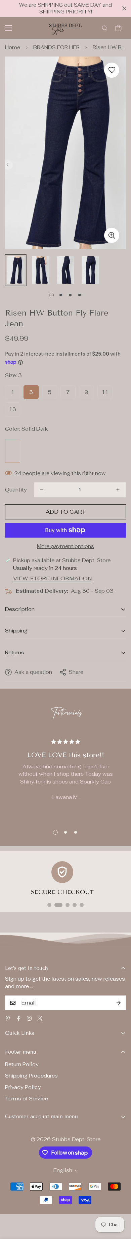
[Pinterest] (7, 1018)
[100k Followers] (29, 1018)
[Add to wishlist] (111, 70)
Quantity (16, 489)
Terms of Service (26, 1098)
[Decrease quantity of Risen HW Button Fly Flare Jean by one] (41, 489)
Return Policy (22, 1064)
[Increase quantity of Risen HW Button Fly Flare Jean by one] (118, 489)
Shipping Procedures (31, 1075)
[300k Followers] (18, 1018)
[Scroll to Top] (119, 1203)
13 (12, 409)
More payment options (65, 546)
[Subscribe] (118, 1002)
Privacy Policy (23, 1087)
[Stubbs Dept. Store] (65, 28)
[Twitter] (40, 1018)
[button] (118, 28)
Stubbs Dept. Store (76, 1139)
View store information (52, 578)
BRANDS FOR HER (56, 47)
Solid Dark (12, 451)
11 (105, 392)
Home (12, 47)
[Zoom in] (111, 235)
